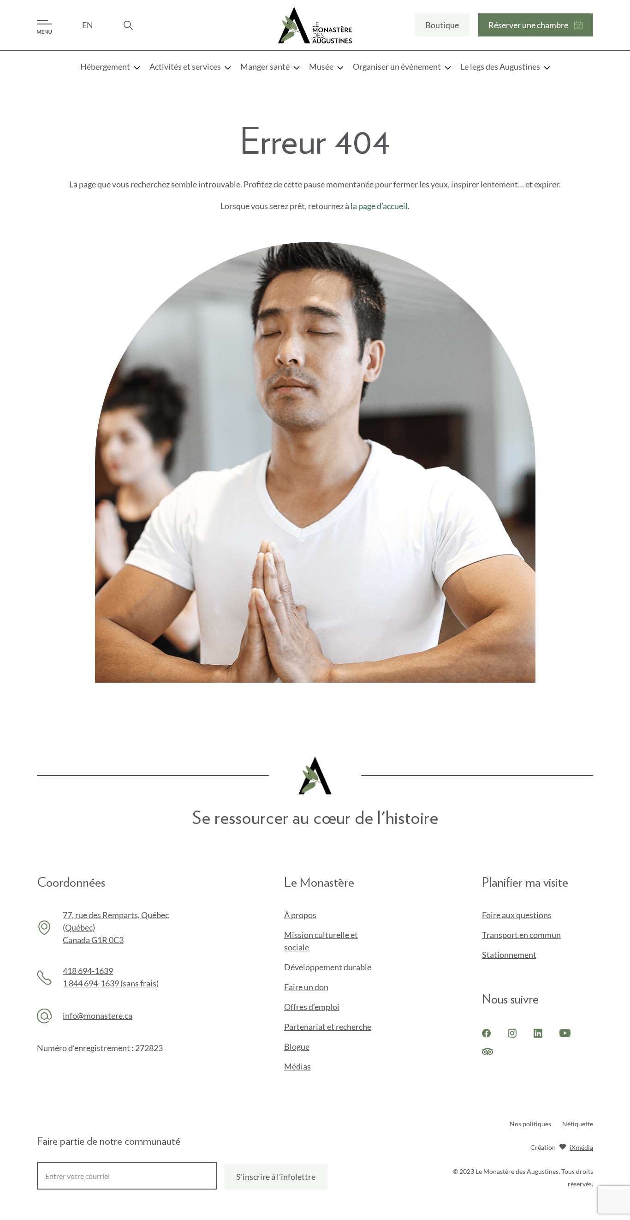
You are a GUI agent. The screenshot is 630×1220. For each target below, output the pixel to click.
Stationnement (509, 955)
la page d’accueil (379, 206)
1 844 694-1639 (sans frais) (111, 983)
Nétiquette (577, 1124)
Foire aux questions (517, 915)
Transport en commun (521, 935)
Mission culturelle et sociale (321, 941)
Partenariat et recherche (327, 1027)
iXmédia (581, 1148)
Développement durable (327, 967)
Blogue (296, 1046)
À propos (300, 915)
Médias (297, 1066)
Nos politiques (530, 1124)
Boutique (442, 28)
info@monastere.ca (97, 1015)
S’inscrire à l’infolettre (275, 1177)
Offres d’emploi (311, 1007)
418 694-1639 (88, 971)
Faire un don (321, 987)
